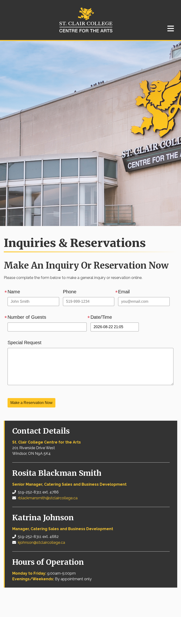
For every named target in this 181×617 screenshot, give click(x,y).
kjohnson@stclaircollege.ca (41, 542)
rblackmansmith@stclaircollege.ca (48, 498)
